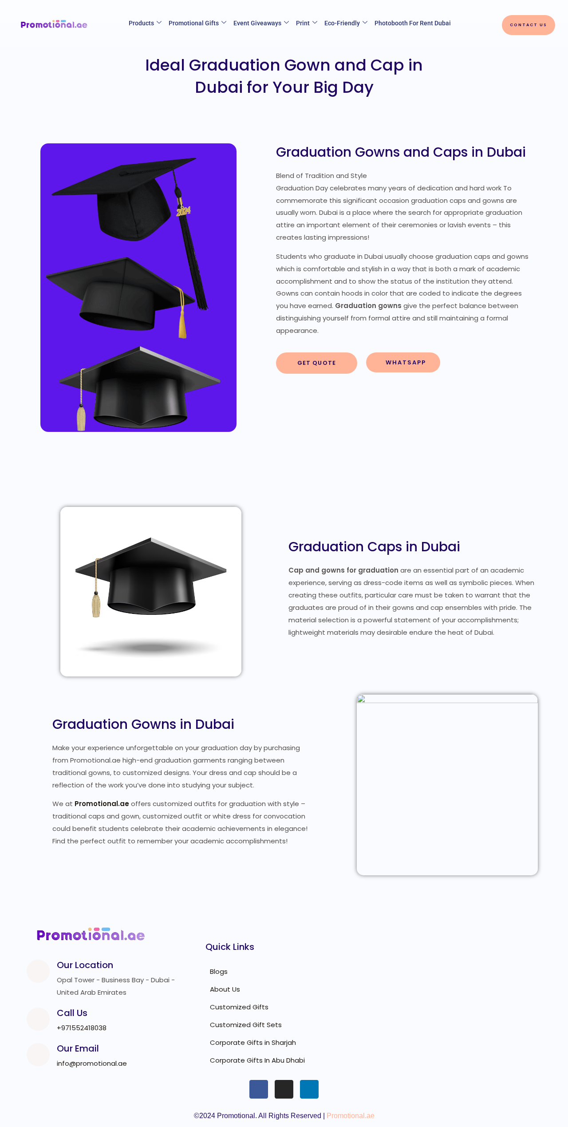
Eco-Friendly (342, 23)
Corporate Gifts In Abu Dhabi (257, 1060)
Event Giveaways (257, 23)
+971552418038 (81, 1027)
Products (141, 23)
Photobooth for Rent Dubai (413, 23)
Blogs (219, 971)
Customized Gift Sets (246, 1024)
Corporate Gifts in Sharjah (253, 1042)
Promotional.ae (351, 1115)
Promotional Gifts (194, 23)
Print (303, 23)
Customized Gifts (239, 1007)
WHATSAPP (406, 362)
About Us (225, 989)
